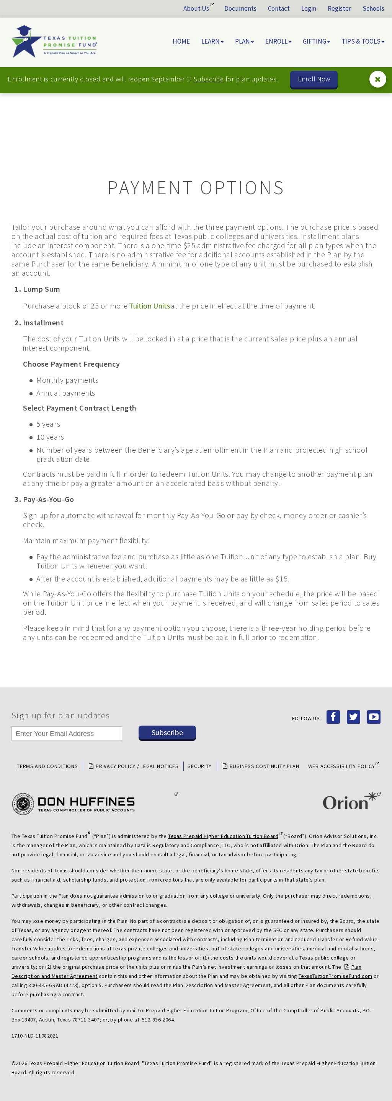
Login (308, 8)
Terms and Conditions (47, 766)
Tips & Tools (361, 41)
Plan (242, 41)
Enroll (276, 41)
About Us (196, 8)
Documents (240, 8)
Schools (373, 8)
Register (339, 8)
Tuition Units (149, 305)
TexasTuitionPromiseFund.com (335, 976)
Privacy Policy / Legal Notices (137, 766)
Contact (279, 8)
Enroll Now (314, 79)
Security (200, 766)
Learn (210, 41)
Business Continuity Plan (264, 766)
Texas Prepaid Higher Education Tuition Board (223, 836)
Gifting (314, 41)
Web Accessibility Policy (341, 766)
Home (181, 41)
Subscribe (209, 79)
